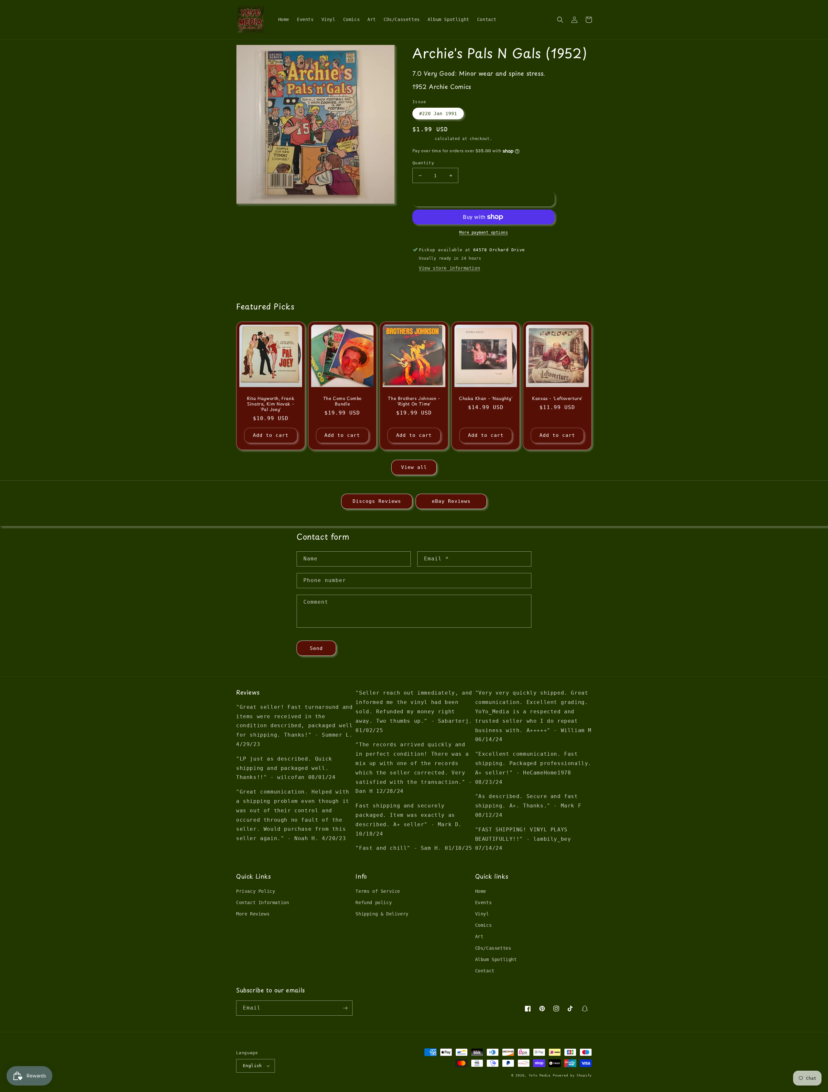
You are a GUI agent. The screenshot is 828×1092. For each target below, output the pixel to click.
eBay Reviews (451, 501)
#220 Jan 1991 (438, 113)
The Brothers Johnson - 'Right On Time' (414, 401)
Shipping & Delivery (381, 913)
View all (414, 467)
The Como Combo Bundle (342, 401)
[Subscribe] (345, 1008)
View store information (449, 268)
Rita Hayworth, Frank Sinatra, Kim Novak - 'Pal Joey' (270, 404)
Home (480, 891)
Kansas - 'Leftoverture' (557, 398)
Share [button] (427, 282)
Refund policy (373, 902)
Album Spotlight (496, 959)
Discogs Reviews (377, 501)
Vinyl (482, 913)
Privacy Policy (255, 891)
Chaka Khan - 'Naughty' (485, 398)
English (252, 1065)
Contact (485, 970)
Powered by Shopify (572, 1075)
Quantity (423, 162)
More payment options (483, 232)
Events (483, 902)
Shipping (422, 138)
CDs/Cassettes (493, 948)
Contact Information (262, 902)
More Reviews (252, 913)
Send (316, 648)
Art (479, 936)
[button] (560, 20)
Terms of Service (377, 891)
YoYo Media (539, 1075)
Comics (483, 925)
